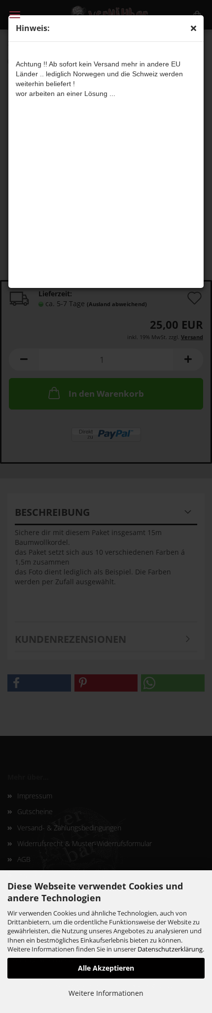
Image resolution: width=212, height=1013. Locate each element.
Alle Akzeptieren (106, 968)
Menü (15, 15)
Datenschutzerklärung (170, 949)
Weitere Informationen (106, 993)
